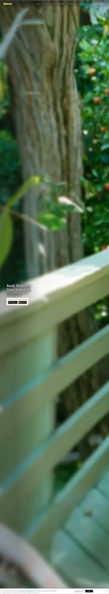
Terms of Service (30, 591)
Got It (89, 591)
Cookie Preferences (79, 591)
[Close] (107, 591)
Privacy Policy (53, 590)
